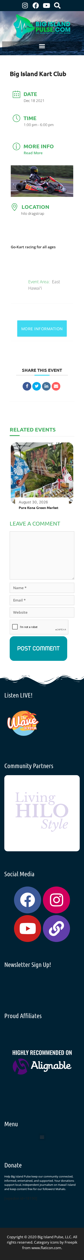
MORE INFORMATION (42, 329)
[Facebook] (36, 5)
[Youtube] (46, 5)
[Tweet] (36, 386)
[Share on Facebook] (27, 386)
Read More (33, 152)
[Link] (56, 928)
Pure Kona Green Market (38, 507)
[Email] (56, 386)
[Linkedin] (46, 386)
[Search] (57, 5)
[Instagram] (25, 5)
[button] (42, 46)
